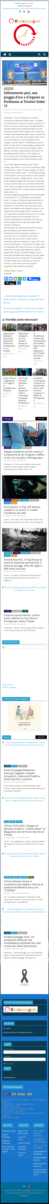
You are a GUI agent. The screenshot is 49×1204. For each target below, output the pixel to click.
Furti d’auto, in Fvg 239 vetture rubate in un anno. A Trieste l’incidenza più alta (22, 510)
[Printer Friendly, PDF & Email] (13, 271)
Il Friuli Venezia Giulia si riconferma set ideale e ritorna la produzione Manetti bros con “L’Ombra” (23, 885)
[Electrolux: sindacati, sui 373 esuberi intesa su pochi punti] (24, 325)
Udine (14, 503)
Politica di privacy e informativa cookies (17, 1032)
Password (7, 1056)
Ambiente (8, 553)
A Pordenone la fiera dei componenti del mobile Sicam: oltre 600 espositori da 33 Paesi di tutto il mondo (39, 346)
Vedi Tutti (41, 419)
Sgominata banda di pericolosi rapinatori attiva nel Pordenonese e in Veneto (9, 342)
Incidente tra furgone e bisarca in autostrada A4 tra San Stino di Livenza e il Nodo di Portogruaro (39, 389)
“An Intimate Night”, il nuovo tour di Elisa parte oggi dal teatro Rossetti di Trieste (24, 310)
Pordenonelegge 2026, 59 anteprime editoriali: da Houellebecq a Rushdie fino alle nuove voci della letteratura (22, 941)
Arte (6, 822)
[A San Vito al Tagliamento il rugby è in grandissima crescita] (9, 369)
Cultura (7, 766)
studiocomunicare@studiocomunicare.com (39, 1172)
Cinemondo (9, 877)
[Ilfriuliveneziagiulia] (4, 54)
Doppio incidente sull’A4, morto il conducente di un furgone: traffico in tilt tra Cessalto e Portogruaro (24, 454)
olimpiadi (7, 113)
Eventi (14, 766)
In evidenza (17, 448)
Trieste (7, 503)
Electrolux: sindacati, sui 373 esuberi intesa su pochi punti (24, 339)
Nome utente (8, 1049)
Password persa (9, 1077)
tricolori (20, 113)
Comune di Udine (24, 1143)
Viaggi (25, 611)
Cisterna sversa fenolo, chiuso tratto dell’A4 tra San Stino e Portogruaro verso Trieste (22, 618)
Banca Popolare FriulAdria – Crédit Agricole (8, 1149)
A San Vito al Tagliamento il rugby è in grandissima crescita (9, 384)
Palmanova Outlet (8, 1131)
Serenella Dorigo (24, 837)
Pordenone (8, 89)
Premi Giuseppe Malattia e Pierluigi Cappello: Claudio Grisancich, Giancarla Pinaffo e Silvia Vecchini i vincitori (22, 774)
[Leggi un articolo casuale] (44, 54)
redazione (23, 460)
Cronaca (7, 448)
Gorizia (15, 500)
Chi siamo (7, 1028)
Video (31, 877)
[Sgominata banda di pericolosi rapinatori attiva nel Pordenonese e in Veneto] (9, 325)
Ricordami (10, 1064)
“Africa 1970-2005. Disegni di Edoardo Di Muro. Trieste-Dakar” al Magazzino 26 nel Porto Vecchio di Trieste (24, 830)
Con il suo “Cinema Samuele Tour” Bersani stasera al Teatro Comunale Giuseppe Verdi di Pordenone (23, 390)
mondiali (38, 110)
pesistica (14, 113)
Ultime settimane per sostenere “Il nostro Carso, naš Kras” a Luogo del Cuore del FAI (24, 299)
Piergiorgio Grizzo (27, 110)
